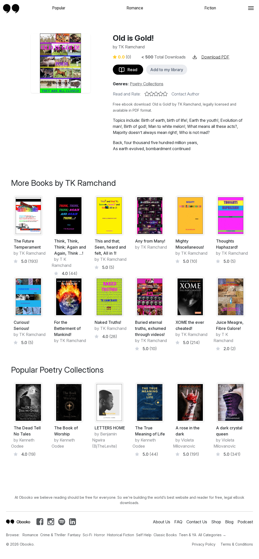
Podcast (245, 521)
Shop (216, 521)
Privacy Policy (203, 544)
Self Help (144, 535)
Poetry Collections (146, 83)
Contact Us (196, 521)
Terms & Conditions (237, 544)
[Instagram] (50, 523)
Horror (99, 535)
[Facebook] (39, 523)
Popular (58, 8)
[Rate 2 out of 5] (151, 94)
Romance (134, 8)
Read (130, 69)
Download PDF (215, 56)
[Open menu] (250, 8)
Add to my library (166, 69)
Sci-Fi (87, 535)
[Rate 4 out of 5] (160, 94)
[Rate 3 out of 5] (156, 94)
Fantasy (74, 535)
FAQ (178, 521)
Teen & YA (187, 535)
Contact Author (185, 93)
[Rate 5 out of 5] (165, 94)
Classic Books (165, 535)
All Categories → (212, 535)
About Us (161, 521)
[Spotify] (61, 523)
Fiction (210, 8)
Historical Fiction (120, 535)
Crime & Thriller (53, 535)
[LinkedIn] (72, 523)
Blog (229, 521)
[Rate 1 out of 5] (147, 94)
